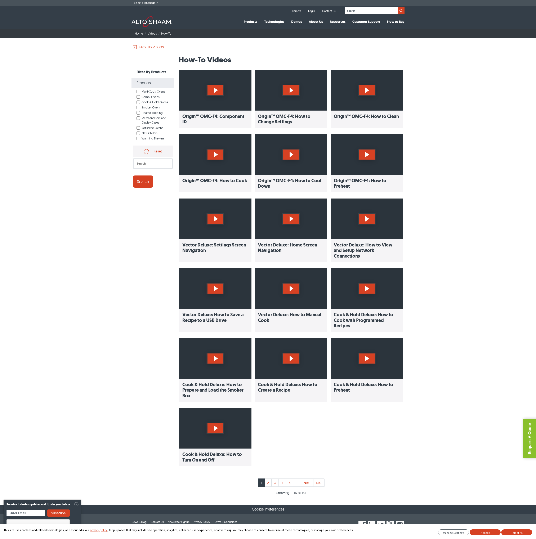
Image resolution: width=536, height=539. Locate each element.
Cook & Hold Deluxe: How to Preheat (363, 387)
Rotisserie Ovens (152, 128)
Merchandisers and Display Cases (154, 120)
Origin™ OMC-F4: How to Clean (366, 116)
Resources (337, 21)
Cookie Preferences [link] (268, 509)
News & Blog (139, 522)
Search (143, 181)
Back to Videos (151, 47)
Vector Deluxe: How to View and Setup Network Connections (363, 250)
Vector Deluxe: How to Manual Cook (289, 317)
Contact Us (328, 11)
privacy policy (98, 530)
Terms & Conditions (225, 522)
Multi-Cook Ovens (153, 91)
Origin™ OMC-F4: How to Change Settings (284, 119)
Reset (157, 151)
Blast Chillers (149, 133)
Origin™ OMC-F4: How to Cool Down (289, 183)
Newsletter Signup (178, 522)
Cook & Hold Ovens (155, 102)
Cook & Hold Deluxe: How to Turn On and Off (212, 457)
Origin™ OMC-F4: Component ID (213, 119)
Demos (296, 21)
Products (250, 21)
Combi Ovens (151, 97)
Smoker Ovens (151, 107)
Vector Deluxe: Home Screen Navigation (287, 247)
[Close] (76, 504)
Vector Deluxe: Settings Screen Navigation (214, 247)
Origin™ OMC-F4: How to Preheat (360, 183)
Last (319, 483)
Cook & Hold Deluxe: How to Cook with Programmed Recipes (363, 320)
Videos (152, 33)
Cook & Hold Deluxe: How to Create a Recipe (287, 387)
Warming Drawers (153, 138)
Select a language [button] (145, 2)
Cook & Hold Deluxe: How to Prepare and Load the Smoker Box (213, 390)
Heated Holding (152, 113)
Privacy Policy (201, 522)
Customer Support (366, 21)
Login (311, 11)
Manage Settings (453, 533)
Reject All (517, 533)
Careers (296, 11)
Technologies (274, 21)
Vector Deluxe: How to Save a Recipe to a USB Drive (213, 317)
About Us (316, 21)
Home (139, 33)
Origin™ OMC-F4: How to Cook (214, 181)
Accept (485, 533)
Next (307, 483)
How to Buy (396, 21)
